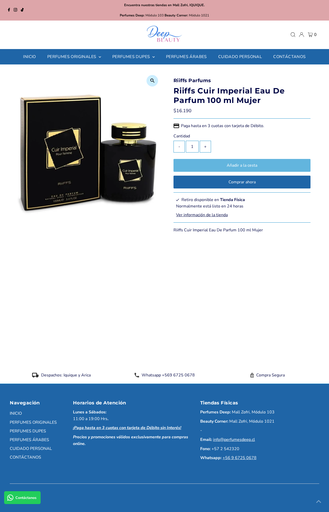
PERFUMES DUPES (28, 431)
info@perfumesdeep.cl (234, 439)
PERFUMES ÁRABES (29, 440)
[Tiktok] (22, 10)
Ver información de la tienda (202, 215)
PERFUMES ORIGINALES (33, 422)
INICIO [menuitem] (29, 57)
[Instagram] (15, 10)
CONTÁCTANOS (25, 457)
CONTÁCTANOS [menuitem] (289, 57)
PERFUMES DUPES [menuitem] (131, 57)
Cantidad (181, 136)
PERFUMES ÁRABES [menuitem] (186, 57)
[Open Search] (293, 34)
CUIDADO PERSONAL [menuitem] (240, 57)
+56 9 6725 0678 (240, 458)
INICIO (16, 413)
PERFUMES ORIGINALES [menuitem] (72, 57)
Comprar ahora (242, 182)
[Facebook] (9, 10)
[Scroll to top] (319, 502)
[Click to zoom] (152, 81)
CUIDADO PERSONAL (31, 448)
